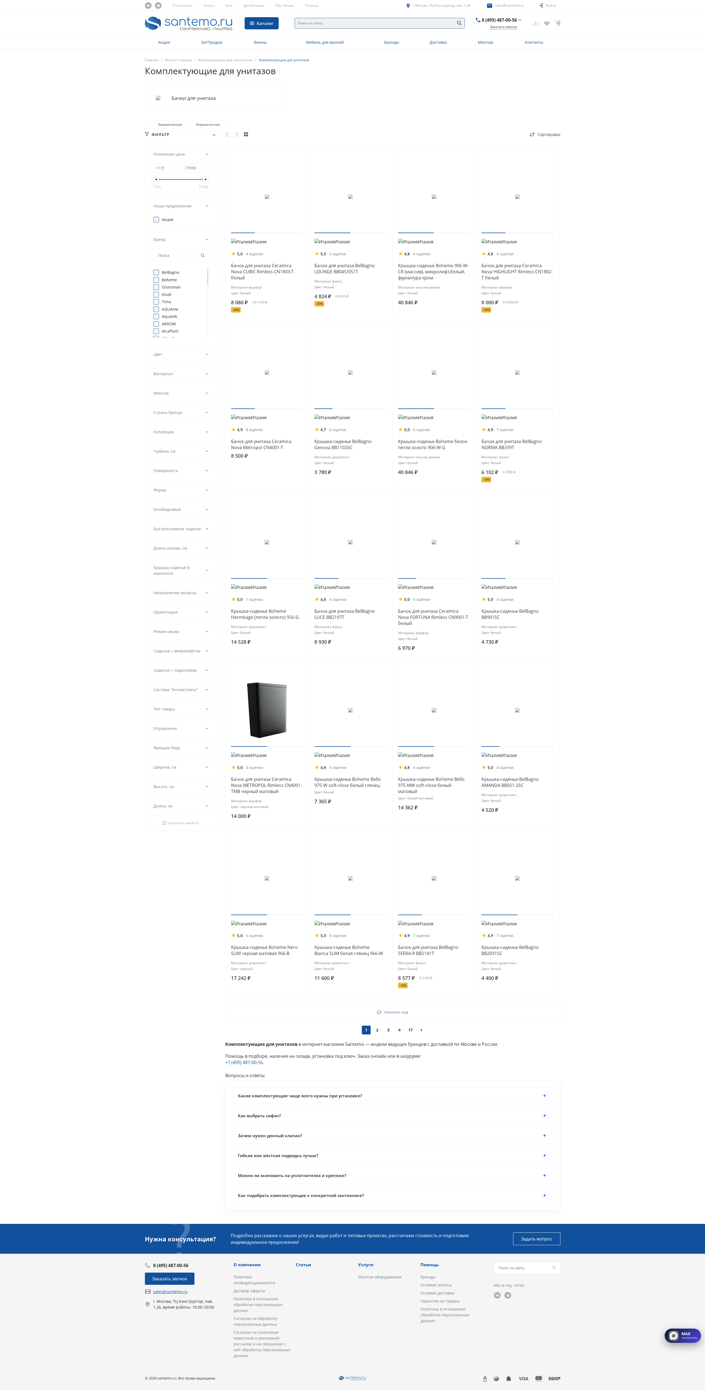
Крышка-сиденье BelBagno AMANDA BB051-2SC (510, 782)
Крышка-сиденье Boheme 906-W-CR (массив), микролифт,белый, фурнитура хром (433, 271)
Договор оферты (249, 1290)
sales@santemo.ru (509, 5)
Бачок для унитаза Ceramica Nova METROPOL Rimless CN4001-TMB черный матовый (266, 785)
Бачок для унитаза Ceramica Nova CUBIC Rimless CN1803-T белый (262, 271)
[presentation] (148, 124)
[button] (243, 408)
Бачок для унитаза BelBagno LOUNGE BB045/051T (344, 268)
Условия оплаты (436, 1285)
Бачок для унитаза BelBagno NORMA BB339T (511, 444)
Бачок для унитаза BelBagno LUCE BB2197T (344, 614)
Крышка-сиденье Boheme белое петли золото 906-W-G (432, 444)
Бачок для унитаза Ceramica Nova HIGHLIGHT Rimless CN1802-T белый (517, 271)
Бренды (428, 1277)
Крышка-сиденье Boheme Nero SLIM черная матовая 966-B (264, 950)
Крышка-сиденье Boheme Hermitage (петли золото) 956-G (265, 614)
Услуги (209, 5)
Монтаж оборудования (380, 1277)
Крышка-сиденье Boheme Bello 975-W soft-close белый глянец (347, 782)
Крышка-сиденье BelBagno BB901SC (510, 614)
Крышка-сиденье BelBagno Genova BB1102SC (343, 444)
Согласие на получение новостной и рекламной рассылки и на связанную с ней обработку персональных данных (262, 1344)
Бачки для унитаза (193, 98)
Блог (229, 5)
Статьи (303, 1264)
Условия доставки (438, 1293)
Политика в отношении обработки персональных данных (258, 1304)
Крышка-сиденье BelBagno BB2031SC (510, 950)
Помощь (312, 5)
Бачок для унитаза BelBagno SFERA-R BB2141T (428, 950)
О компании (183, 5)
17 (410, 1030)
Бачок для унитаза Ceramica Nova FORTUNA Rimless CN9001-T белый (433, 617)
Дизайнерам (254, 5)
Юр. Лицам (285, 5)
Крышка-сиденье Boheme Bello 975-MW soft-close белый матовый (431, 785)
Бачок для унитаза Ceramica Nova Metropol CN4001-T (261, 444)
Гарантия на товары (440, 1301)
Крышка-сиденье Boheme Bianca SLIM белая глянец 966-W (348, 950)
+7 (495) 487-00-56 (244, 1062)
